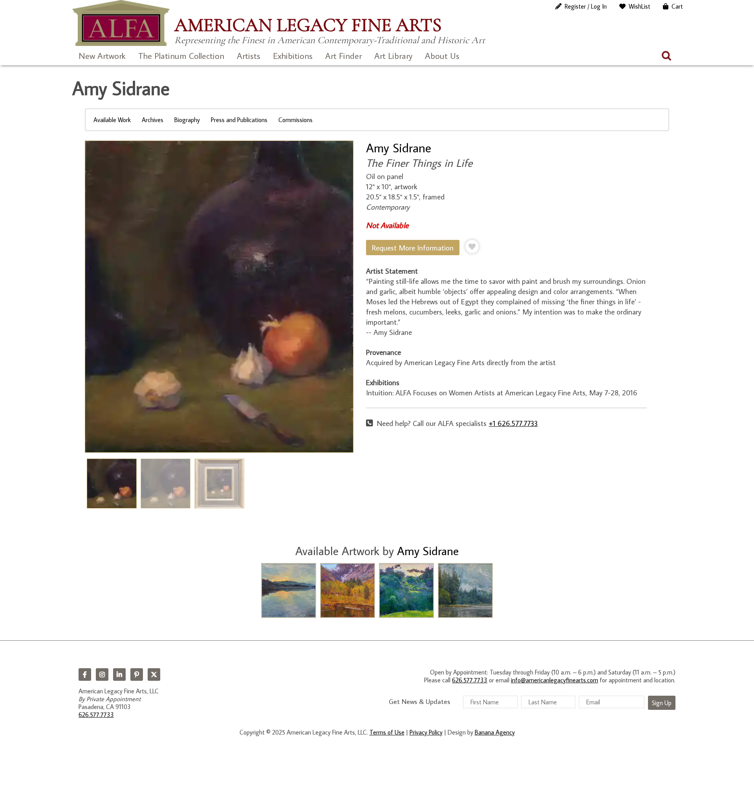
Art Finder (343, 55)
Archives (152, 120)
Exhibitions (293, 55)
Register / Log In (586, 6)
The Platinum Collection (181, 55)
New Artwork (102, 55)
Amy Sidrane (398, 147)
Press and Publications (239, 120)
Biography (187, 120)
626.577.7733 (96, 714)
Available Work (112, 120)
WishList (639, 6)
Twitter (154, 674)
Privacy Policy (426, 732)
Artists (248, 55)
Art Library (393, 55)
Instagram (102, 674)
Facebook (85, 674)
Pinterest (136, 674)
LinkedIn (119, 674)
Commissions (295, 120)
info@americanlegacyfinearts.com (554, 680)
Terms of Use (387, 732)
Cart (677, 6)
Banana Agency (495, 732)
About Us (442, 55)
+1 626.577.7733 (513, 423)
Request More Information (413, 247)
